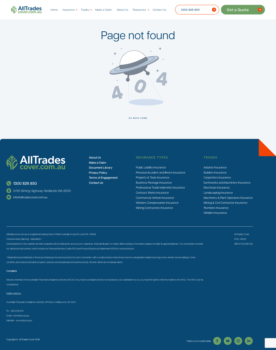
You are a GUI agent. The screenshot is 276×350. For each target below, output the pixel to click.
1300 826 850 (25, 183)
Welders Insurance (215, 212)
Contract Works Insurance (152, 192)
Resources (139, 9)
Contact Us (159, 9)
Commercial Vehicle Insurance (155, 197)
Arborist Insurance (215, 167)
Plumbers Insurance (216, 207)
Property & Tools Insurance (152, 177)
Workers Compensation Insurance (157, 202)
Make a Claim (103, 9)
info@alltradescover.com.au (30, 197)
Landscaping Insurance (218, 192)
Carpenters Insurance (217, 177)
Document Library (100, 167)
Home (54, 9)
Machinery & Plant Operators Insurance (228, 197)
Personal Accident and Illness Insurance (160, 172)
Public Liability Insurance (151, 167)
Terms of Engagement (103, 177)
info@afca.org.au (21, 315)
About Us (122, 9)
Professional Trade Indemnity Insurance (160, 187)
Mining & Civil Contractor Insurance (225, 202)
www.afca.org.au (24, 320)
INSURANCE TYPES (152, 157)
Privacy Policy (98, 173)
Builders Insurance (215, 172)
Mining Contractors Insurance (154, 207)
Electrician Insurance (217, 187)
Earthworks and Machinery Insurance (227, 182)
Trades (85, 9)
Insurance (69, 9)
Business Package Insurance (154, 182)
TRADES (211, 157)
